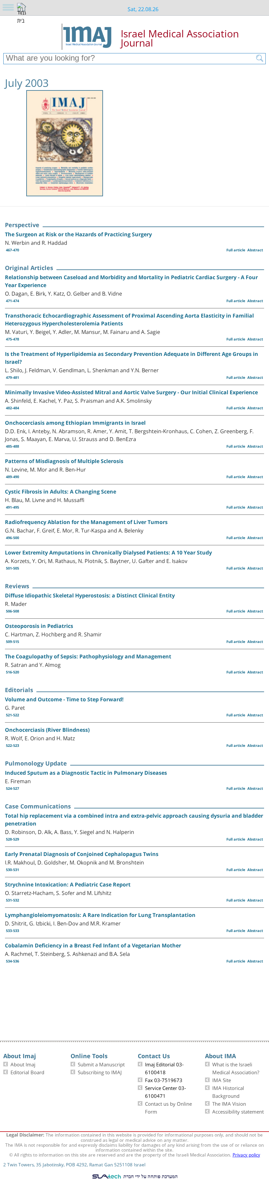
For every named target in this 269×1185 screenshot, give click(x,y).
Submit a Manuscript (101, 1064)
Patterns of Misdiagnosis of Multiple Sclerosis (64, 461)
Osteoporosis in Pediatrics (39, 626)
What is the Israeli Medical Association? (235, 1068)
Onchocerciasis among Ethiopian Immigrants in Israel (75, 422)
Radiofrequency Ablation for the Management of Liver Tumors (86, 522)
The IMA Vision (229, 1103)
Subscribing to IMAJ (100, 1072)
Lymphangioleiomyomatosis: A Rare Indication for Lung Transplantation (100, 915)
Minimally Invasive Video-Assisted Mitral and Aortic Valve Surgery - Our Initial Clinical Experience (131, 392)
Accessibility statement (238, 1111)
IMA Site (221, 1079)
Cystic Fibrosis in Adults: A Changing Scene (60, 491)
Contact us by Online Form (168, 1107)
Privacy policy (246, 1154)
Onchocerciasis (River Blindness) (47, 729)
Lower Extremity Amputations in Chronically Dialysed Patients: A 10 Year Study (108, 552)
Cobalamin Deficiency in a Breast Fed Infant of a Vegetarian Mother (93, 945)
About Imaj (22, 1064)
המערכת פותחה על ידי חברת (150, 1176)
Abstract (255, 249)
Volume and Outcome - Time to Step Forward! (64, 699)
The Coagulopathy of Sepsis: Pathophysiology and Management (88, 656)
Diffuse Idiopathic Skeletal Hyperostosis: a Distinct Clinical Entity (90, 595)
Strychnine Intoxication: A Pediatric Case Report (68, 884)
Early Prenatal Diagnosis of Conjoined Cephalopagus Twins (81, 854)
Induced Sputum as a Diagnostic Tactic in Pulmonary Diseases (86, 772)
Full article (235, 249)
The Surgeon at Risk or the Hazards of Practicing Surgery (78, 234)
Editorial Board (27, 1072)
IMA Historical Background (228, 1091)
